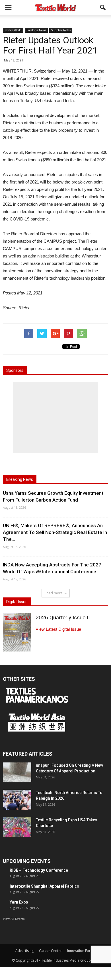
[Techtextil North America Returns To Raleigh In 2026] (17, 800)
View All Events (14, 918)
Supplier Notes (61, 30)
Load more (54, 593)
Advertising (24, 950)
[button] (103, 7)
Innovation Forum (81, 950)
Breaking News (36, 30)
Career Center (50, 950)
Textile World (13, 30)
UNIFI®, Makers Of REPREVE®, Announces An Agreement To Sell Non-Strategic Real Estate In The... (55, 532)
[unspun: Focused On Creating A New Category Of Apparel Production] (17, 772)
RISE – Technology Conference (39, 870)
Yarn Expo (19, 902)
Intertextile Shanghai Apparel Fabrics (44, 886)
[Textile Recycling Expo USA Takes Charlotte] (17, 827)
